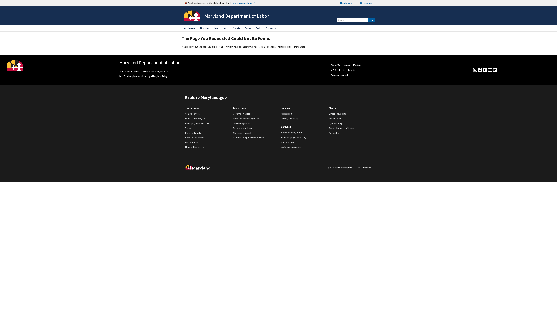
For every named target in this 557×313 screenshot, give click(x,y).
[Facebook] (480, 70)
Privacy (346, 64)
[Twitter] (485, 70)
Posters (357, 64)
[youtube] (490, 70)
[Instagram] (475, 70)
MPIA (333, 70)
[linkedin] (495, 70)
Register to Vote (347, 70)
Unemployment (189, 28)
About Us (335, 64)
